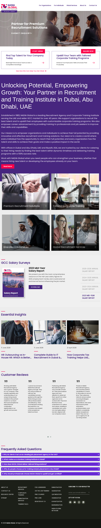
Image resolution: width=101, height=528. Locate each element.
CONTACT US (5, 491)
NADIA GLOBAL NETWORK (56, 510)
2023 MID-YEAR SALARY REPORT (88, 296)
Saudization (56, 491)
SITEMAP (4, 498)
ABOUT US (4, 487)
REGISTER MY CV (40, 501)
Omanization (56, 498)
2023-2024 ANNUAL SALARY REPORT (90, 287)
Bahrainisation (57, 505)
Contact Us (93, 5)
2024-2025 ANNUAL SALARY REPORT (90, 278)
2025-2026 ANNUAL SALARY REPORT (90, 269)
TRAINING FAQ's (23, 504)
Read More (8, 166)
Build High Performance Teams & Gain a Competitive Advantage (19, 64)
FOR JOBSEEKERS (40, 487)
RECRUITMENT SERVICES (22, 488)
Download (35, 287)
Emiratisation (57, 487)
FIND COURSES (39, 494)
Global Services (72, 5)
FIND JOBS (38, 498)
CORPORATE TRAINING (22, 494)
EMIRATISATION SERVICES (23, 500)
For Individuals (59, 5)
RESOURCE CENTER (7, 494)
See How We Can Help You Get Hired (30, 71)
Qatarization (57, 494)
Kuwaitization (57, 501)
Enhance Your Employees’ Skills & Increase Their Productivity (72, 64)
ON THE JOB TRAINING (42, 491)
